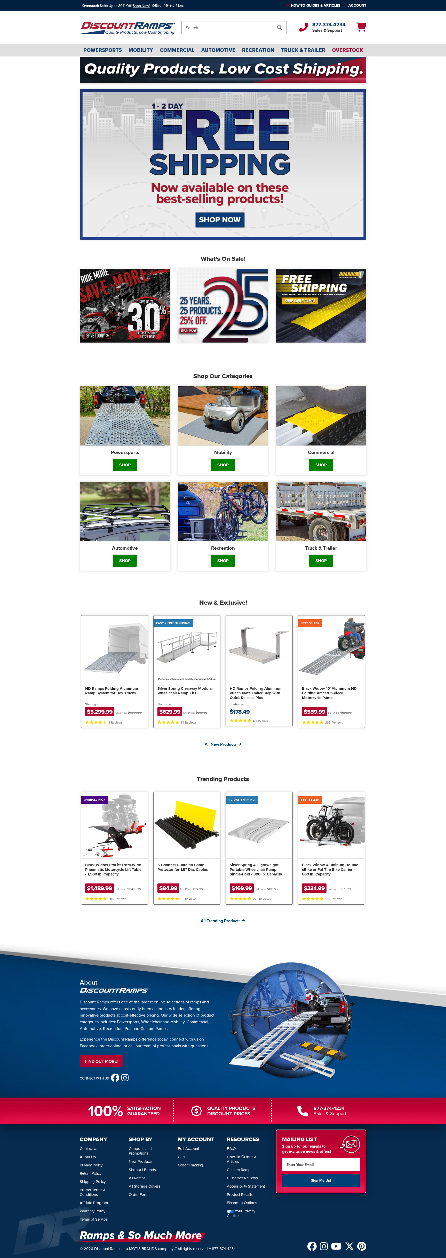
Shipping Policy (93, 1181)
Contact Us (89, 1148)
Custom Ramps (239, 1169)
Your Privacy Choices (241, 1213)
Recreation (258, 50)
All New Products (221, 744)
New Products (141, 1161)
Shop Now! (141, 5)
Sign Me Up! (321, 1180)
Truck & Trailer (303, 50)
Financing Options (242, 1202)
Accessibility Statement (246, 1186)
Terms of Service (93, 1219)
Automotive (218, 50)
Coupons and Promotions (140, 1151)
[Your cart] (361, 29)
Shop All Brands (142, 1169)
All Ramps (137, 1178)
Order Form (138, 1194)
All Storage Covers (144, 1186)
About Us (88, 1156)
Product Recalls (240, 1194)
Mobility (141, 50)
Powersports (102, 50)
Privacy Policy (91, 1165)
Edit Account (188, 1148)
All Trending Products (221, 921)
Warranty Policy (92, 1211)
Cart (181, 1156)
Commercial (177, 50)
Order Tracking (190, 1165)
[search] (279, 27)
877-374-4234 (329, 24)
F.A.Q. (231, 1148)
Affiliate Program (94, 1202)
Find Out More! (101, 1061)
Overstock (347, 50)
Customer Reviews (242, 1178)
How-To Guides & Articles (315, 5)
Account (357, 5)
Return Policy (90, 1173)
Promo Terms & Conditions (93, 1192)
